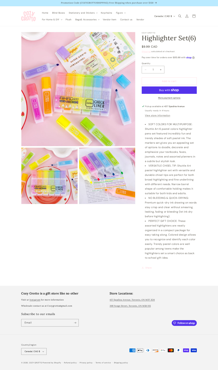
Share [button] (148, 267)
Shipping (146, 51)
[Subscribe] (75, 323)
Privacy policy (86, 363)
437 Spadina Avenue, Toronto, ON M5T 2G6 (132, 299)
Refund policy (70, 363)
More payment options (169, 98)
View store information (157, 115)
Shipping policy (121, 363)
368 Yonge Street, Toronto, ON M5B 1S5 (130, 305)
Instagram (35, 299)
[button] (83, 12)
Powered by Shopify (52, 363)
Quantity (146, 63)
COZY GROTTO (35, 363)
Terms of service (103, 363)
